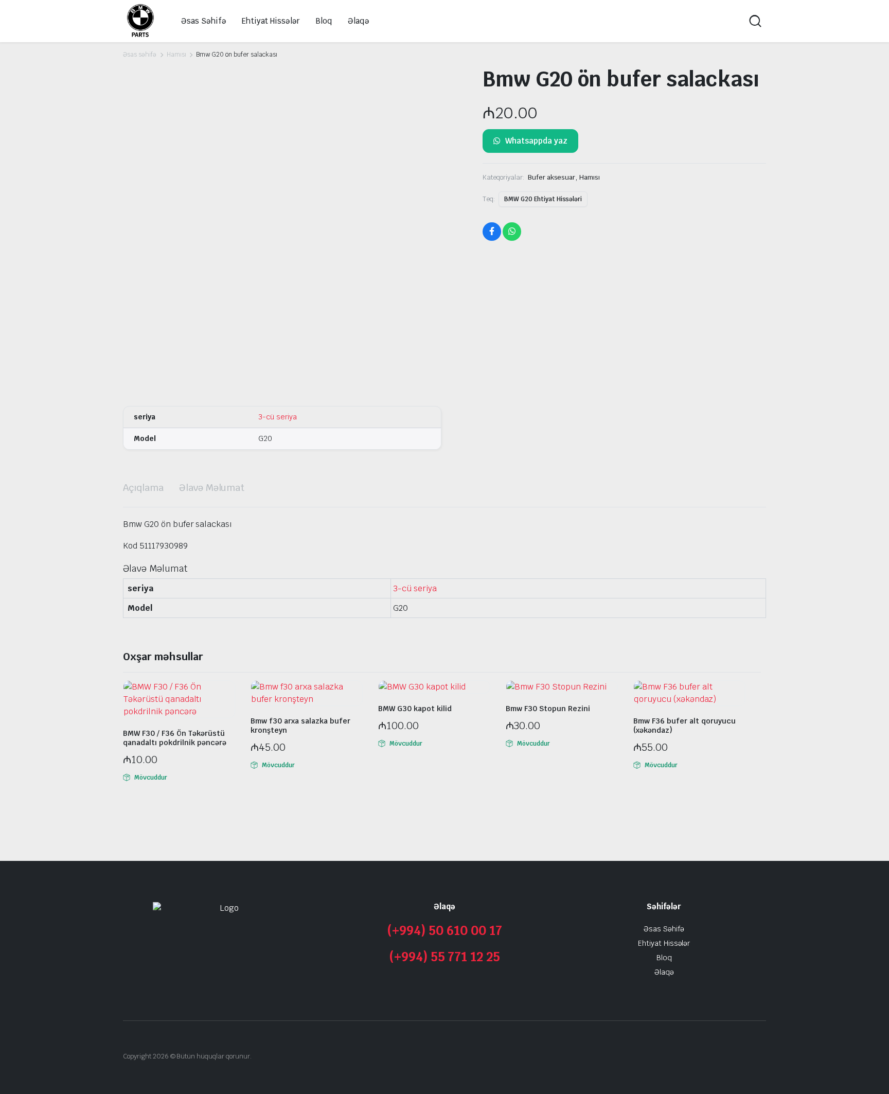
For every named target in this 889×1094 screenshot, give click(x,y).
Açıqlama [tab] (143, 487)
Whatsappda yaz (536, 141)
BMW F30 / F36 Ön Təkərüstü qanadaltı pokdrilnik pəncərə (174, 738)
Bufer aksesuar (552, 177)
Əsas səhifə (139, 54)
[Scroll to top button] (866, 1071)
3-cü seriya (277, 416)
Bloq (323, 21)
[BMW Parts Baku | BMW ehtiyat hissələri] (140, 21)
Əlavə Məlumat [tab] (212, 487)
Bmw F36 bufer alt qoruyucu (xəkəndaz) (684, 725)
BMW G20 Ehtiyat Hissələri (543, 199)
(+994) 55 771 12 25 (444, 957)
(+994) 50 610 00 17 (444, 931)
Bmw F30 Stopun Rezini (548, 708)
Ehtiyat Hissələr (271, 21)
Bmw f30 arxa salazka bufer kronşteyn (300, 725)
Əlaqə (358, 21)
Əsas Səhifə (203, 21)
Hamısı (176, 54)
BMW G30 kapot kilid (415, 708)
